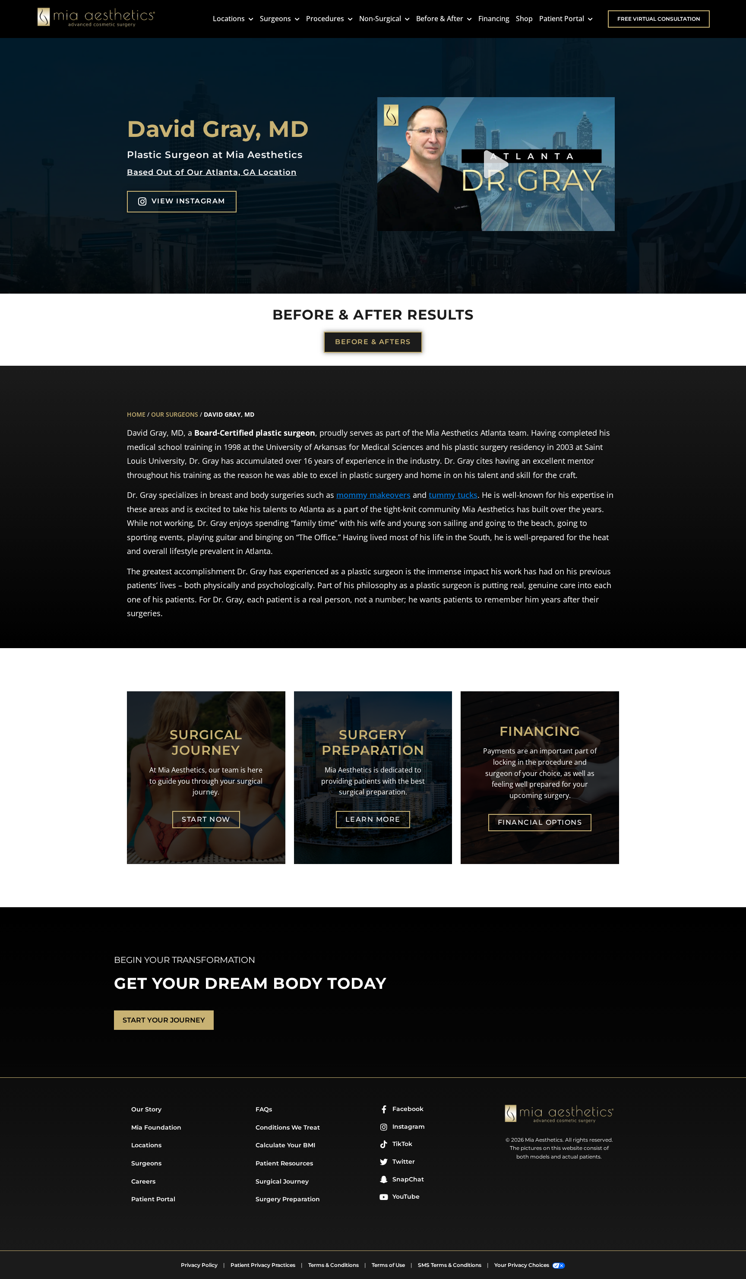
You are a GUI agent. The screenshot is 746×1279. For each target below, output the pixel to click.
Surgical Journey (282, 1181)
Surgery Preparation (288, 1199)
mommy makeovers (373, 495)
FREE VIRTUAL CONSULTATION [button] (658, 19)
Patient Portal (562, 18)
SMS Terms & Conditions (449, 1265)
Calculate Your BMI (285, 1145)
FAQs (264, 1109)
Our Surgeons (174, 414)
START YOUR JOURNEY (164, 1020)
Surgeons (276, 18)
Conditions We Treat (288, 1127)
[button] (496, 164)
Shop (524, 18)
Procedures (326, 18)
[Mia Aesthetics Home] (96, 19)
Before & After (440, 18)
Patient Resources (284, 1163)
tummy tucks (453, 495)
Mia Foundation (156, 1127)
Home (136, 414)
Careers (143, 1181)
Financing (493, 18)
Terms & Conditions (333, 1265)
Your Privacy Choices (522, 1265)
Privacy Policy (199, 1265)
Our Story (146, 1109)
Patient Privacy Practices (263, 1265)
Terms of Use (388, 1265)
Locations (230, 18)
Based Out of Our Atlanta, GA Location (212, 172)
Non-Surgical (381, 18)
